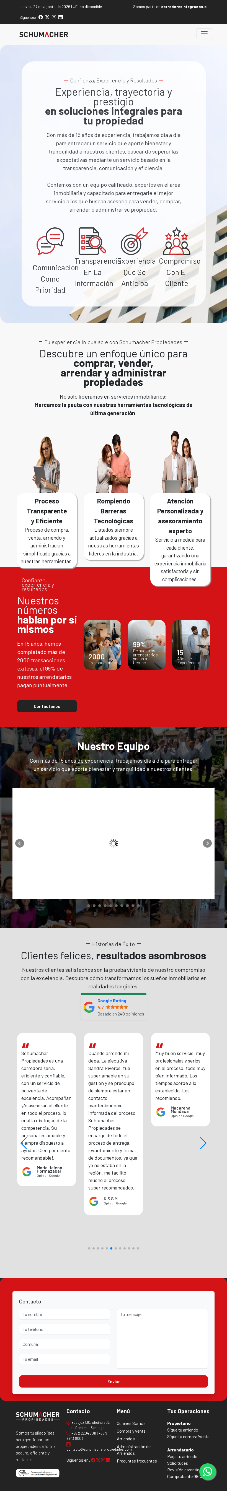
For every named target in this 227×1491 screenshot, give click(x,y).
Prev (19, 843)
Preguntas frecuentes (137, 1460)
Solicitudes (177, 1463)
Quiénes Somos (131, 1423)
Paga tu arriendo (182, 1456)
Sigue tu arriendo (182, 1429)
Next (207, 843)
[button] (203, 1143)
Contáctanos (47, 706)
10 (138, 905)
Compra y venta (131, 1430)
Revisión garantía (183, 1469)
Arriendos (126, 1438)
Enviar (113, 1381)
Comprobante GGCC (185, 1476)
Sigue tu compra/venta (188, 1436)
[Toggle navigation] (204, 33)
